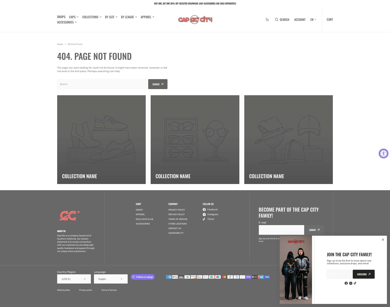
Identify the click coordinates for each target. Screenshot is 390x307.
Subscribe (362, 274)
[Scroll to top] (386, 303)
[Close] (383, 239)
